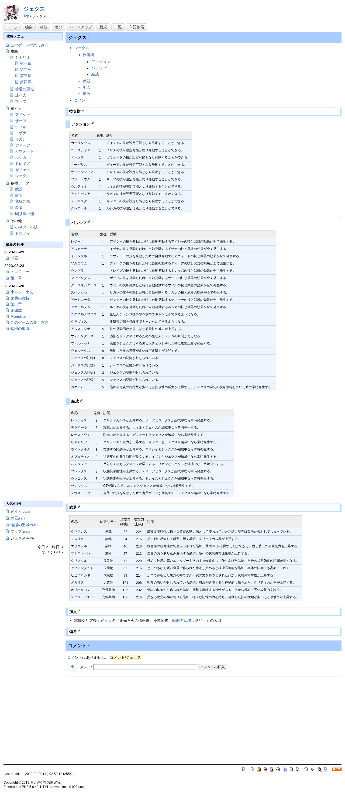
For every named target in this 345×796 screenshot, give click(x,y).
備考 (86, 93)
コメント (81, 100)
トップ (12, 27)
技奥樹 (88, 55)
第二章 (25, 69)
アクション (100, 62)
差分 (58, 27)
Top (26, 16)
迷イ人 (106, 620)
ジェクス (34, 9)
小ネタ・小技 (26, 227)
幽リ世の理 (24, 214)
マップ (20, 101)
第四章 (25, 82)
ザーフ (20, 121)
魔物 (19, 207)
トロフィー (24, 233)
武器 (86, 81)
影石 (19, 195)
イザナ (20, 133)
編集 (29, 27)
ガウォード (24, 151)
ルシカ (20, 157)
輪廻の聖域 (181, 620)
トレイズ (22, 163)
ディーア (22, 145)
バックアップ (81, 27)
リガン (20, 139)
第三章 (25, 76)
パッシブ (98, 68)
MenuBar (18, 316)
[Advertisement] (112, 718)
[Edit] (89, 36)
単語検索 (136, 27)
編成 (95, 74)
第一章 (25, 63)
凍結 (43, 27)
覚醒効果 (22, 201)
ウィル (20, 127)
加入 (86, 87)
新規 (103, 27)
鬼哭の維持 (20, 298)
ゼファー (22, 170)
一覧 (118, 27)
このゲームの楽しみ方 (29, 45)
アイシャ (22, 114)
